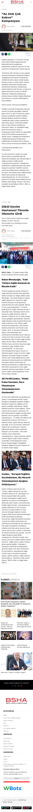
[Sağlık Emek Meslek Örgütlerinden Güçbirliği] (8, 637)
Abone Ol (16, 778)
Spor (4, 723)
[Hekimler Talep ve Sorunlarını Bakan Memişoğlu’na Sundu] (24, 615)
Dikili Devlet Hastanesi (9, 573)
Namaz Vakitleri (8, 743)
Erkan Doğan (11, 26)
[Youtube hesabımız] (21, 686)
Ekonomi (6, 726)
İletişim (5, 759)
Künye (5, 761)
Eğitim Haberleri (8, 720)
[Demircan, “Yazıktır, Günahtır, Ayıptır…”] (16, 661)
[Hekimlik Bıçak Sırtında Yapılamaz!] (24, 637)
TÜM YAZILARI (25, 26)
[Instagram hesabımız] (18, 686)
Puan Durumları (8, 749)
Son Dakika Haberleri (9, 728)
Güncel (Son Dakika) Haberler (10, 238)
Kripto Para (6, 741)
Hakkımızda (6, 756)
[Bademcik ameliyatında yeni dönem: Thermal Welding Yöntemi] (8, 615)
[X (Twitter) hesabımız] (15, 686)
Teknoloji (5, 731)
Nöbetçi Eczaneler (8, 746)
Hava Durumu (7, 738)
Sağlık (21, 238)
